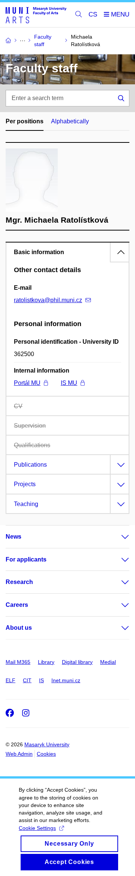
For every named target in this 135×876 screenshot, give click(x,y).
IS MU (69, 383)
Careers (17, 605)
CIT (27, 680)
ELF (10, 680)
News (13, 536)
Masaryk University (46, 744)
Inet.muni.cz (65, 680)
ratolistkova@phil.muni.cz (48, 300)
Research (19, 582)
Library (46, 662)
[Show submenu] (117, 537)
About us (19, 627)
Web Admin (19, 754)
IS (41, 680)
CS (92, 14)
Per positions (25, 121)
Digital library (77, 662)
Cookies (46, 754)
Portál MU (27, 383)
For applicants (26, 559)
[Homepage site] (36, 14)
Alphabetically (70, 121)
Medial (108, 662)
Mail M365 (18, 662)
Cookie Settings (37, 828)
